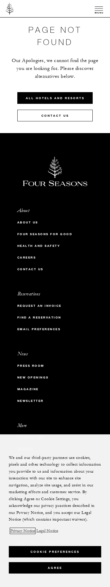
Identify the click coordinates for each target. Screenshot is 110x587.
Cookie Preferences (55, 552)
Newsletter (30, 401)
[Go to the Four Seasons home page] (10, 8)
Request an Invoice (39, 306)
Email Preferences (39, 329)
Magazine (28, 389)
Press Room (30, 366)
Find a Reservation (39, 317)
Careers (26, 257)
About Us (27, 222)
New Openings (33, 377)
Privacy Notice (22, 530)
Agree (55, 568)
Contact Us (55, 116)
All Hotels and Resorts (55, 98)
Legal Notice (47, 530)
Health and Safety (38, 246)
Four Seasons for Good (44, 234)
